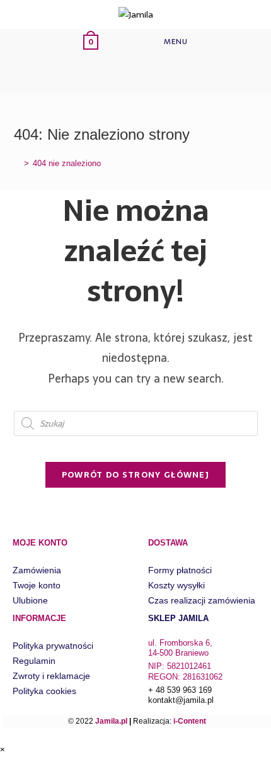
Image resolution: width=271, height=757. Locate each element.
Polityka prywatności (53, 646)
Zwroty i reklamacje (51, 676)
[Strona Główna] (17, 163)
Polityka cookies (44, 691)
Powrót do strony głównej (135, 474)
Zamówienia (37, 570)
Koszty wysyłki (176, 585)
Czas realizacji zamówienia (201, 600)
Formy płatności (180, 570)
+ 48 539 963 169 (180, 690)
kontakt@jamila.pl (181, 700)
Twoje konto (37, 585)
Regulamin (34, 661)
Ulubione (30, 600)
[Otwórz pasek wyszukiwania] (101, 73)
